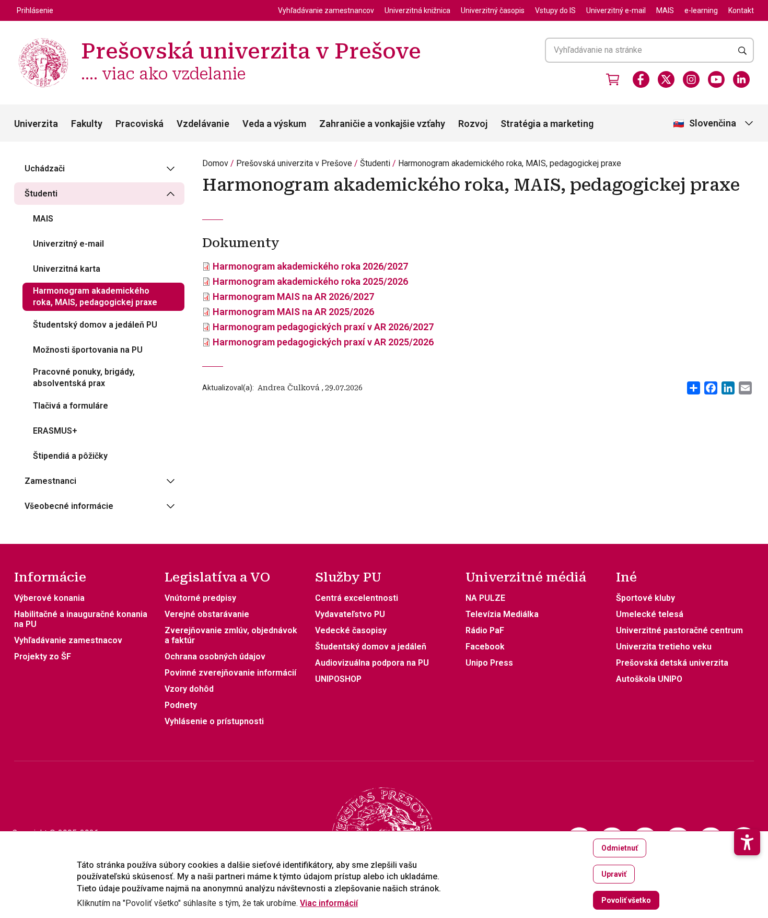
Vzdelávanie (203, 123)
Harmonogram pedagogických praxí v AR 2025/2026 (323, 341)
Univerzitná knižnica (417, 10)
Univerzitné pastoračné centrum (679, 630)
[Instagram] (691, 79)
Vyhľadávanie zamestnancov (326, 10)
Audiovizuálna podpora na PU (372, 663)
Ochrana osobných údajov (215, 656)
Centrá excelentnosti (356, 598)
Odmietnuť (619, 848)
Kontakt (741, 10)
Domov (215, 163)
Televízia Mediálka (502, 614)
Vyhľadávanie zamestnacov (68, 640)
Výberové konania (49, 598)
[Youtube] (716, 79)
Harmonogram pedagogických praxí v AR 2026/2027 (323, 326)
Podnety (181, 705)
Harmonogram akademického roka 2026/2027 (310, 266)
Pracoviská (139, 123)
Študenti (375, 163)
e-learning (701, 10)
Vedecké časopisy (351, 630)
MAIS (665, 10)
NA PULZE (485, 598)
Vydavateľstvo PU (350, 614)
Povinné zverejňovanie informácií (230, 673)
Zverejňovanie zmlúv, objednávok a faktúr (231, 635)
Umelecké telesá (649, 614)
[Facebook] (641, 79)
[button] (747, 842)
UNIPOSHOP (338, 679)
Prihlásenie (35, 10)
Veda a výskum (274, 123)
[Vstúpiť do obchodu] (613, 79)
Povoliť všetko (626, 900)
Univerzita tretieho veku (664, 647)
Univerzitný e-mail (616, 10)
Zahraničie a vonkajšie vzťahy (382, 123)
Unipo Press (489, 663)
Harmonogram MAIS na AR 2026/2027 (293, 296)
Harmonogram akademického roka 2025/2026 (310, 281)
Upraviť (613, 874)
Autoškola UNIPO (649, 679)
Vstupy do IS (555, 10)
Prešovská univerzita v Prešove (294, 163)
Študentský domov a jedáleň (370, 647)
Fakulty (86, 123)
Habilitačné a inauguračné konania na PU (80, 619)
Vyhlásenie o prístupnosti (214, 721)
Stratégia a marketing (547, 123)
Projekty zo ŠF (42, 656)
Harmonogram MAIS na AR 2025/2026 (293, 311)
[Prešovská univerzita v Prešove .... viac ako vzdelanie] (43, 39)
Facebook (485, 647)
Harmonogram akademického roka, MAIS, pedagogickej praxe (509, 163)
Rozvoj (472, 123)
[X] (666, 79)
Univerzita (36, 123)
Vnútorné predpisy (200, 598)
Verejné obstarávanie (207, 614)
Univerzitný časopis (493, 10)
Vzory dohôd (189, 689)
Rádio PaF (485, 630)
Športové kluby (645, 598)
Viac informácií (329, 903)
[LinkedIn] (741, 79)
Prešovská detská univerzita (672, 663)
